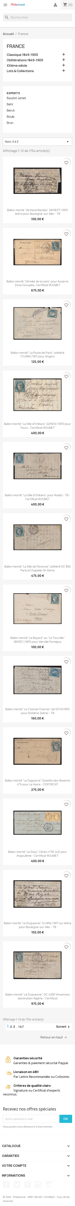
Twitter (17, 1184)
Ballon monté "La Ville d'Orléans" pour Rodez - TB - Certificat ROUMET (37, 497)
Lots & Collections (20, 71)
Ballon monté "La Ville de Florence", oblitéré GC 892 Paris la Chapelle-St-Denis (37, 568)
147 (21, 1027)
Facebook (6, 1184)
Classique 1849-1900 (22, 55)
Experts (13, 93)
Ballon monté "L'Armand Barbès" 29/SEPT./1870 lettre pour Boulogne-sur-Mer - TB (37, 212)
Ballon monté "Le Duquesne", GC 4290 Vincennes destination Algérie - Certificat (37, 996)
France (16, 46)
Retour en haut (54, 1037)
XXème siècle (17, 66)
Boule (10, 117)
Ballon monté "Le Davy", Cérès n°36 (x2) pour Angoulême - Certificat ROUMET (37, 853)
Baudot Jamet (16, 98)
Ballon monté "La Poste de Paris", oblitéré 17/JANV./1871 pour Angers (37, 354)
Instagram (38, 1184)
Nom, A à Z (37, 141)
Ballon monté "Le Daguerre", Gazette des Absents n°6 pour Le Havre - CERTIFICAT (37, 782)
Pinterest (27, 1184)
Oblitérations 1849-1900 (25, 60)
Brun (10, 123)
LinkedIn (48, 1184)
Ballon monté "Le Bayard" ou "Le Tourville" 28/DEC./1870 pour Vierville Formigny (37, 639)
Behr (10, 104)
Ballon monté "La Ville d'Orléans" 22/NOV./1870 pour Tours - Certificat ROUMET (37, 426)
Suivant (63, 1026)
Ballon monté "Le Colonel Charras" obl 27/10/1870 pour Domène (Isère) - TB (37, 711)
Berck (11, 111)
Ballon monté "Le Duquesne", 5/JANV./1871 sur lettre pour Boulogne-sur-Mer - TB (37, 925)
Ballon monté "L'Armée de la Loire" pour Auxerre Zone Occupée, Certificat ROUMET (37, 283)
